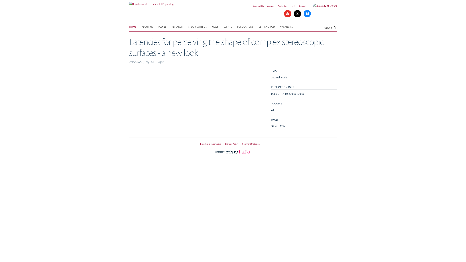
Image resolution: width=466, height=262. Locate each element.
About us (147, 26)
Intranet (302, 6)
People (162, 26)
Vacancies (286, 26)
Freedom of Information (210, 143)
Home (132, 26)
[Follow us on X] (298, 13)
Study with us (197, 26)
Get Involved (266, 26)
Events (228, 26)
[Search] (335, 27)
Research (177, 26)
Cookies (271, 6)
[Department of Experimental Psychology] (152, 2)
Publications (245, 26)
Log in (293, 6)
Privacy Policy (231, 143)
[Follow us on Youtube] (288, 13)
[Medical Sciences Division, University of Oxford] (162, 142)
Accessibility (258, 6)
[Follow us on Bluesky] (307, 13)
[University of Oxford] (322, 6)
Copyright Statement (251, 143)
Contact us (282, 6)
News (215, 26)
